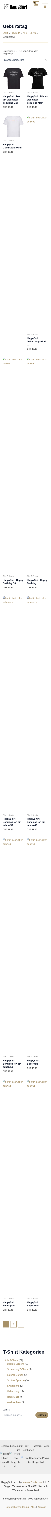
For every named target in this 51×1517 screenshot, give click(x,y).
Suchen (6, 1410)
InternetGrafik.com (32, 1482)
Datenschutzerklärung (17, 1507)
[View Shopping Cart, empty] (36, 6)
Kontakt (42, 1507)
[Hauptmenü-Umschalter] (45, 6)
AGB (33, 1507)
